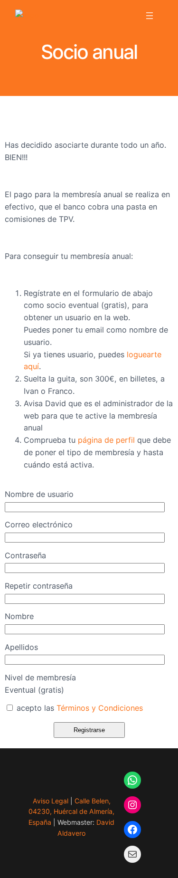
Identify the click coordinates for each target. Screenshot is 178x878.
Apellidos (21, 647)
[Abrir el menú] (149, 15)
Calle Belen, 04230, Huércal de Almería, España (71, 811)
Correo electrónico (39, 524)
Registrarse (89, 730)
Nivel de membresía (40, 677)
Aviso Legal (50, 801)
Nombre (19, 616)
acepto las (78, 708)
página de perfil (106, 440)
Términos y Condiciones (99, 708)
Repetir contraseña (39, 586)
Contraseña (25, 555)
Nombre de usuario (39, 494)
